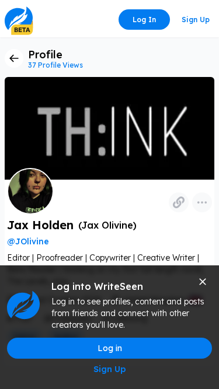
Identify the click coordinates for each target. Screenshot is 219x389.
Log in (144, 19)
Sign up (196, 19)
